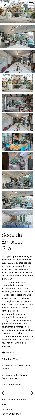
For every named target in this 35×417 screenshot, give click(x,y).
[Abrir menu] (30, 4)
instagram (7, 409)
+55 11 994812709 (11, 414)
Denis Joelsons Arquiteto (14, 400)
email (4, 404)
